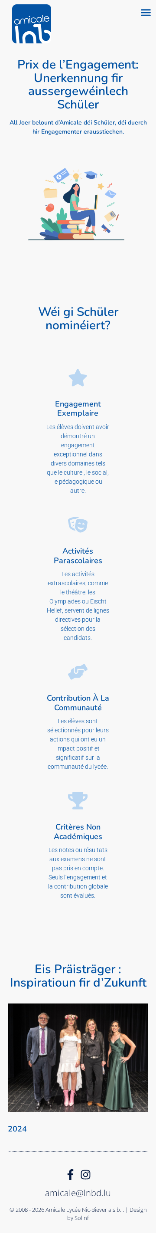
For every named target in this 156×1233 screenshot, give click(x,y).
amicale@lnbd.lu (78, 1193)
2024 (17, 1129)
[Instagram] (85, 1174)
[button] (146, 12)
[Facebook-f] (70, 1174)
